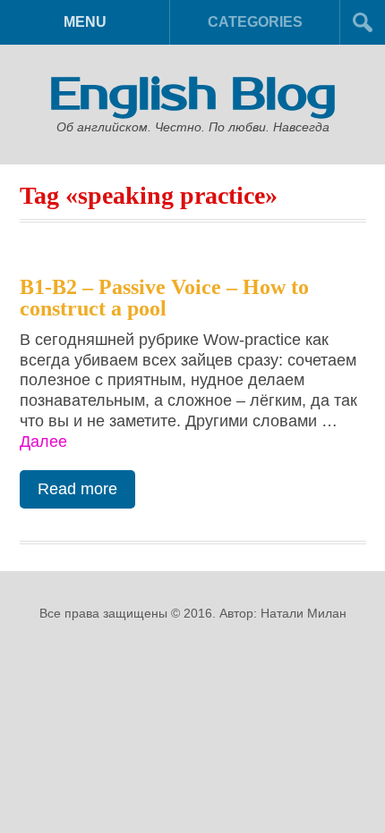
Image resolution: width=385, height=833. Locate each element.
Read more (77, 489)
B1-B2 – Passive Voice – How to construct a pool (164, 297)
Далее (43, 441)
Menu (85, 21)
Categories (255, 21)
